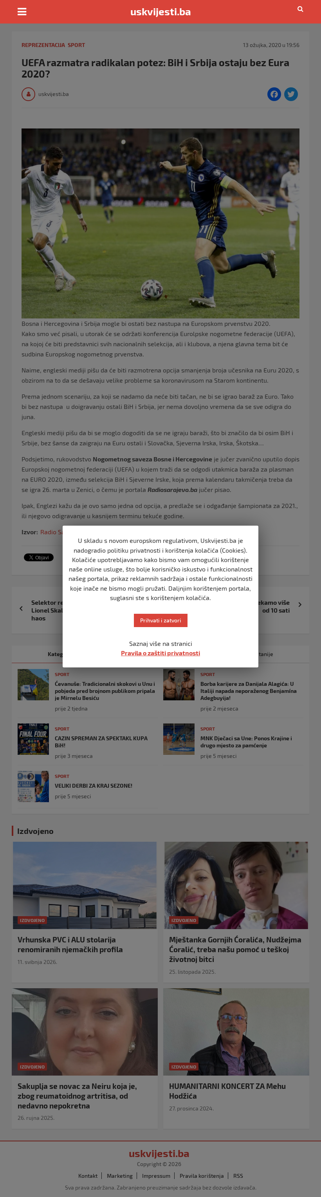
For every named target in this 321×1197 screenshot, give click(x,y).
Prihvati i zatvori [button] (160, 620)
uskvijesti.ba (160, 11)
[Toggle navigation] (22, 12)
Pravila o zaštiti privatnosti (160, 652)
